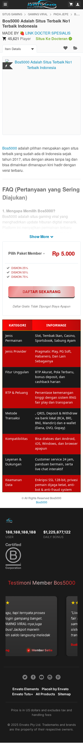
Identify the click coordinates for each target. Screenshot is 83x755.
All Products (45, 694)
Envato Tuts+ (22, 694)
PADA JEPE (60, 14)
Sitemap (64, 694)
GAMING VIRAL (38, 14)
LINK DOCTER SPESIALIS (48, 33)
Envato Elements (25, 689)
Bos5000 (9, 148)
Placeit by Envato (55, 689)
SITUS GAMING (12, 14)
